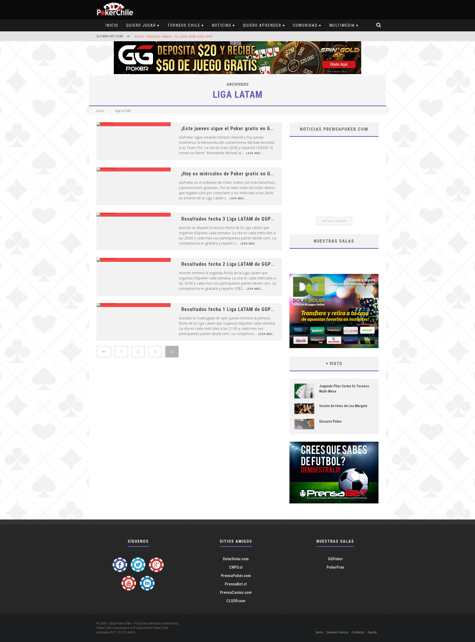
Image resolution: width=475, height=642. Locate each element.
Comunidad (305, 25)
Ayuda (372, 632)
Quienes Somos (337, 632)
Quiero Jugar (141, 25)
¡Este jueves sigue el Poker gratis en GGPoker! (234, 128)
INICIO (111, 25)
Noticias (221, 25)
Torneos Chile (183, 25)
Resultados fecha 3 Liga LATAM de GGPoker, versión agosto (249, 219)
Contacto (358, 632)
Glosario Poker (330, 421)
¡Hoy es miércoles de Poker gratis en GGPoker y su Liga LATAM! (254, 174)
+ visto (334, 363)
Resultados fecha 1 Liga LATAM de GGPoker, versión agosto (249, 309)
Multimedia (342, 25)
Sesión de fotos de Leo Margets (343, 406)
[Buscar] (378, 25)
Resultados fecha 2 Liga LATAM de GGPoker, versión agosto (249, 264)
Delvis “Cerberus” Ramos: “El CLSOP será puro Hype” (174, 36)
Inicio (100, 111)
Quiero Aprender (262, 25)
